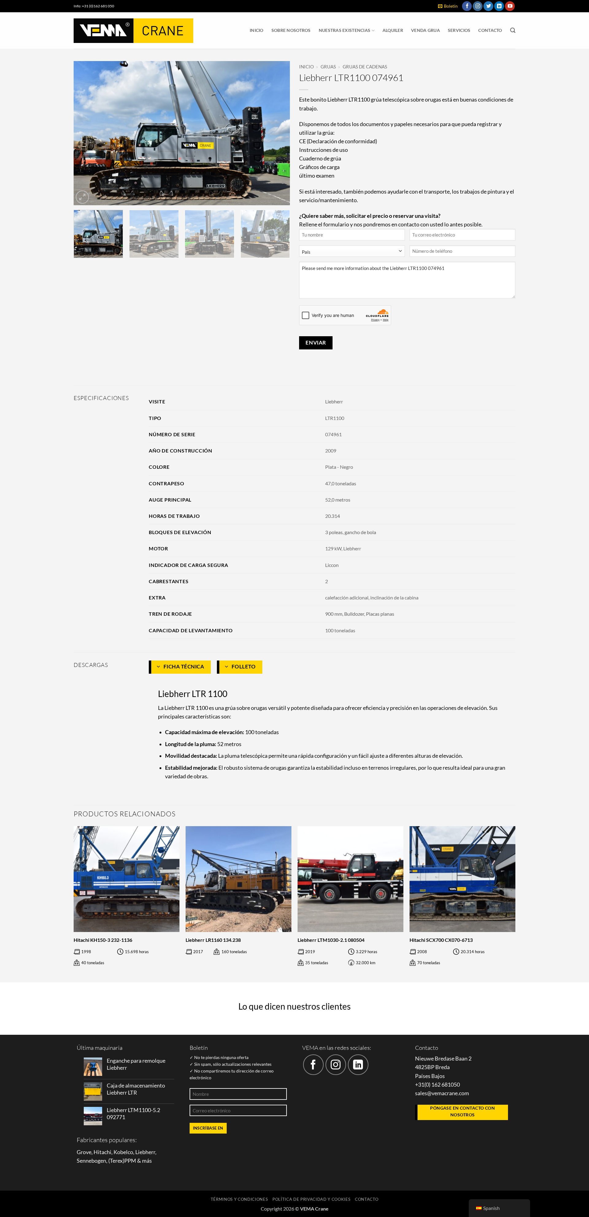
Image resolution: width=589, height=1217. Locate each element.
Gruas (328, 66)
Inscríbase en (208, 1128)
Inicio (257, 30)
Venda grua (425, 30)
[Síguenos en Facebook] (467, 6)
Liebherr (334, 401)
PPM (130, 1160)
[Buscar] (512, 30)
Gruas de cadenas (365, 66)
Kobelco (123, 1152)
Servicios (459, 30)
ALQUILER (393, 30)
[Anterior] (85, 133)
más (147, 1160)
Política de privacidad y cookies (311, 1199)
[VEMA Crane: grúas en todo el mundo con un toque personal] (133, 30)
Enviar (316, 342)
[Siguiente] (277, 133)
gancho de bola (360, 532)
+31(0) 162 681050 (437, 1084)
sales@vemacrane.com (442, 1093)
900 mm (333, 614)
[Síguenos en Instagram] (478, 6)
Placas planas (380, 614)
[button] (448, 6)
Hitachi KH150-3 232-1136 (103, 940)
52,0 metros (337, 500)
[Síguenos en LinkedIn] (499, 6)
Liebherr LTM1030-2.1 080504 (331, 940)
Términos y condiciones (239, 1199)
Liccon (332, 565)
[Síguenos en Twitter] (488, 6)
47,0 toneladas (340, 483)
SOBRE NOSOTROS (291, 30)
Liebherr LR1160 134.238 (213, 940)
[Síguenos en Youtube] (510, 6)
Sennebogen (91, 1160)
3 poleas (334, 532)
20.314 (332, 516)
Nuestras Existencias (345, 30)
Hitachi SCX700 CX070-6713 (441, 940)
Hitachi (102, 1152)
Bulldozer (354, 614)
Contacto (490, 30)
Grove (84, 1152)
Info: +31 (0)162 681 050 (94, 6)
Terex (116, 1160)
